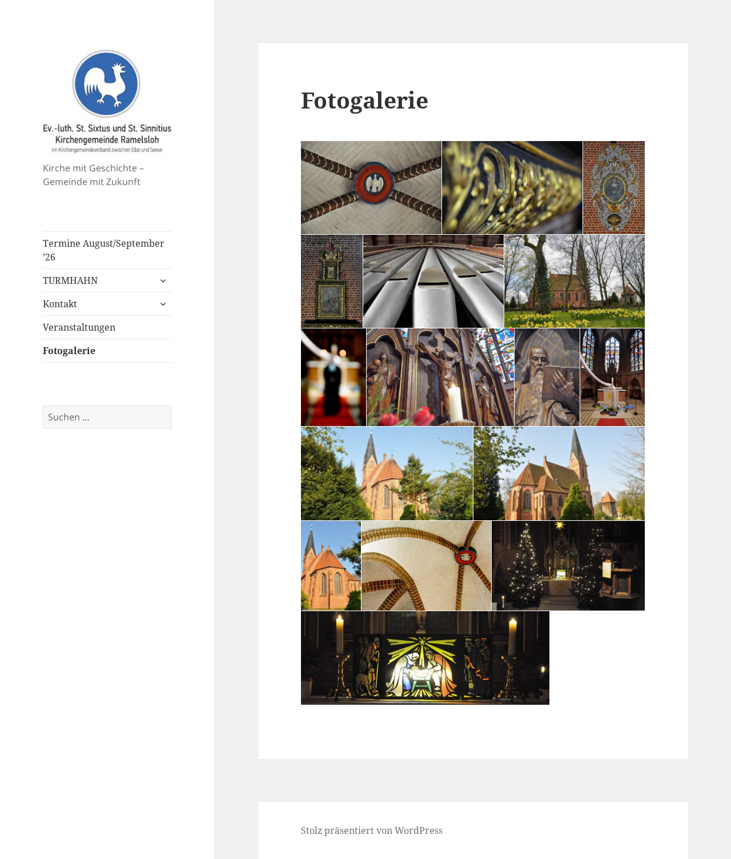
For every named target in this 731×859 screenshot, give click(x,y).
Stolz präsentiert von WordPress (372, 830)
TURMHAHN (70, 280)
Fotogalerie (69, 350)
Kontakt (60, 304)
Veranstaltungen (79, 327)
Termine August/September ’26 (103, 250)
